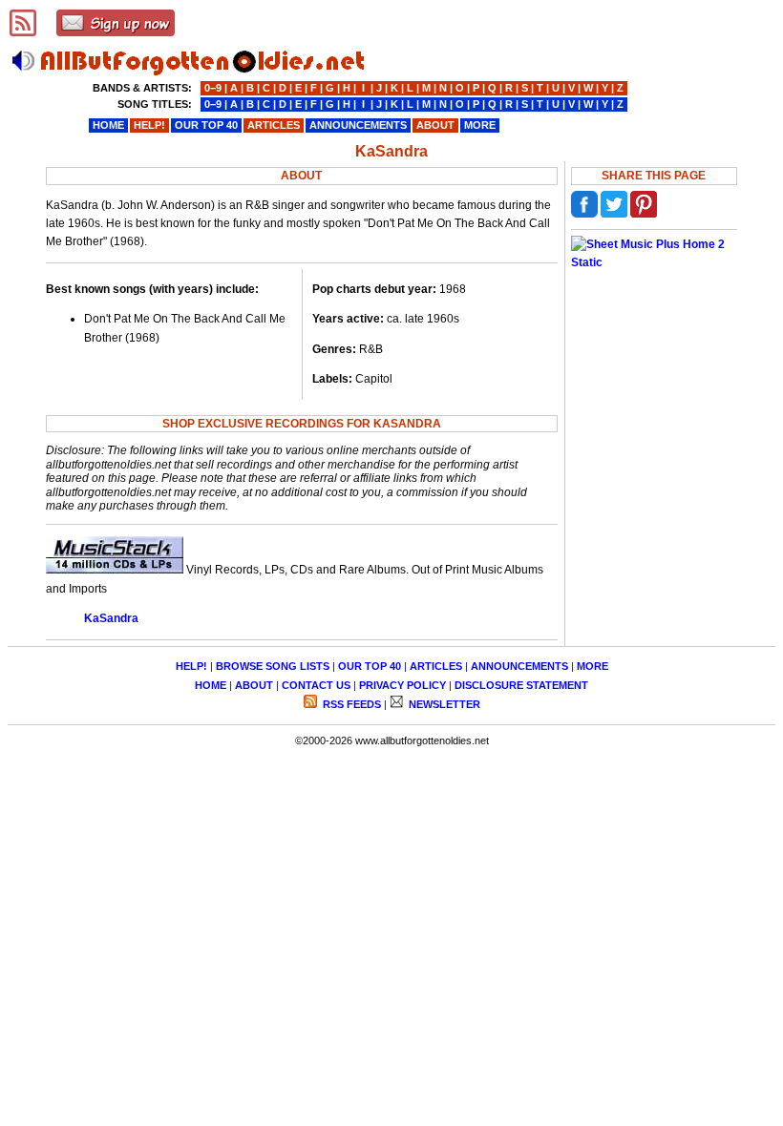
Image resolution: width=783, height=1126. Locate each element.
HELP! (191, 666)
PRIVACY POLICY (402, 685)
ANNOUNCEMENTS (519, 666)
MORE (592, 666)
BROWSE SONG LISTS (272, 666)
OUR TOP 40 (369, 666)
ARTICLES (436, 666)
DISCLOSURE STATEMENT (521, 685)
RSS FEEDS (350, 704)
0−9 (212, 88)
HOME (210, 685)
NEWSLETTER (443, 704)
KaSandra (111, 618)
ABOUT (254, 685)
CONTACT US (316, 685)
